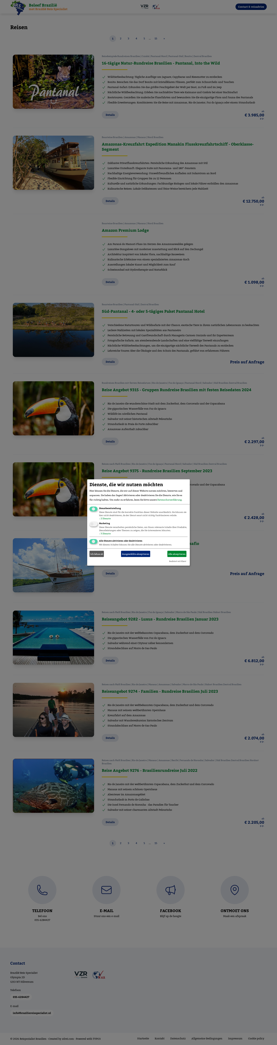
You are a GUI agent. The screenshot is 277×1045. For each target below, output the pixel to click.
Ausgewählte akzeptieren (135, 553)
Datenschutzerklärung (169, 499)
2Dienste (105, 518)
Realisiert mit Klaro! (177, 561)
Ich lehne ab (96, 553)
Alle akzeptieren (176, 553)
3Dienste (105, 533)
